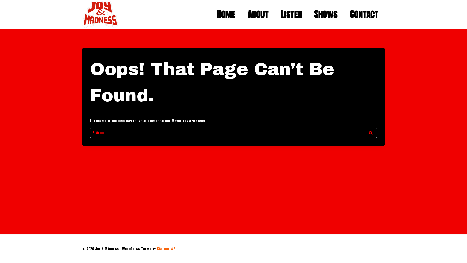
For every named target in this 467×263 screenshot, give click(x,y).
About (258, 14)
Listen (291, 14)
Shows (326, 14)
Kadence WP (166, 249)
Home (226, 14)
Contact (364, 14)
